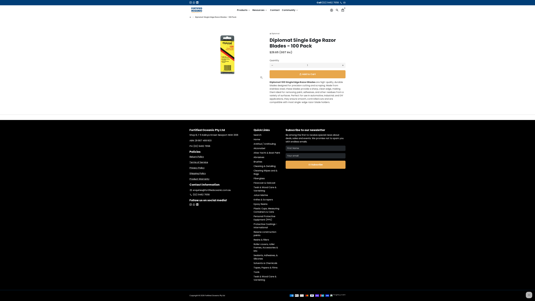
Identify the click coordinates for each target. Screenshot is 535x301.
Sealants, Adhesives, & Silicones (266, 257)
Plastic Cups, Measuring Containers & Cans (266, 210)
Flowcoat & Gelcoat (264, 183)
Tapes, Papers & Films (266, 267)
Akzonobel (259, 148)
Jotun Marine (261, 195)
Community (290, 10)
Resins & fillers (261, 239)
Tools (256, 272)
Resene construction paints (265, 233)
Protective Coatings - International (265, 226)
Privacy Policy (197, 167)
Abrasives (259, 157)
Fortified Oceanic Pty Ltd (215, 295)
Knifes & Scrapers (263, 199)
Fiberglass (259, 178)
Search (257, 135)
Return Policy (196, 156)
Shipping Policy (197, 173)
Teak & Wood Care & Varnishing (265, 189)
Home (257, 139)
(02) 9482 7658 (200, 194)
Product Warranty (199, 179)
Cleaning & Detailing (265, 166)
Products (243, 10)
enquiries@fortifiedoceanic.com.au (210, 190)
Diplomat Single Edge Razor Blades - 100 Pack (215, 17)
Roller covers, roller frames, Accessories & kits (266, 248)
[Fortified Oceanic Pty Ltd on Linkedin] (197, 2)
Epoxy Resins (261, 204)
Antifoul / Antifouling (265, 143)
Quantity (274, 60)
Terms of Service (198, 162)
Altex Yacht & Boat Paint (267, 152)
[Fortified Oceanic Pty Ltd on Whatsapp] (194, 2)
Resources (259, 10)
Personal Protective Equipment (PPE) (264, 218)
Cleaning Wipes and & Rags (265, 172)
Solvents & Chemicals (265, 263)
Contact (275, 10)
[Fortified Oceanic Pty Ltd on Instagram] (190, 2)
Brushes (258, 161)
